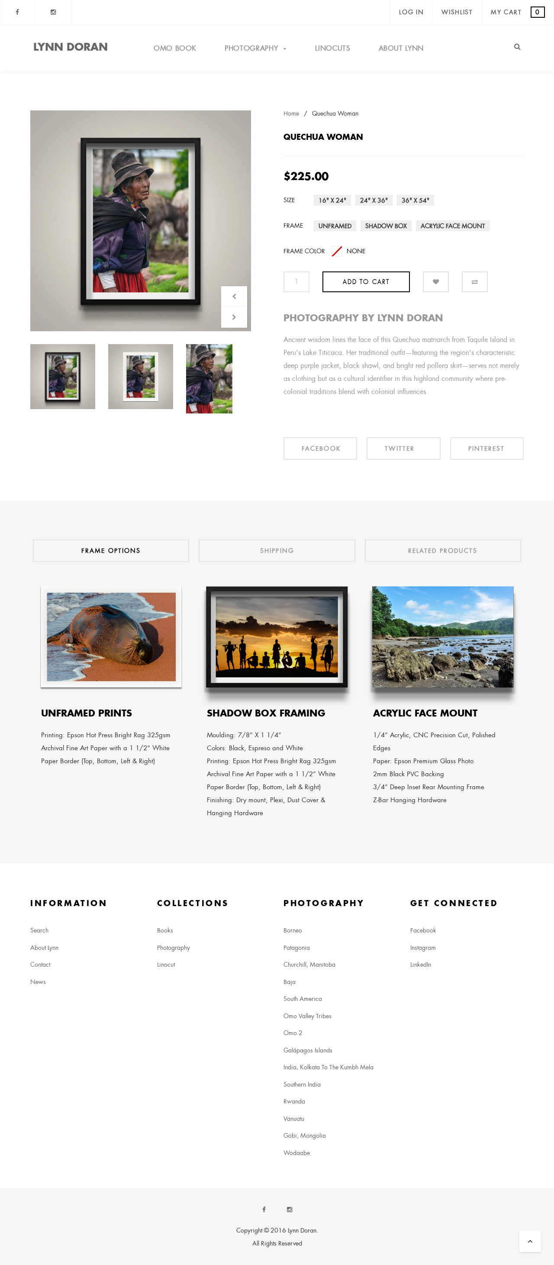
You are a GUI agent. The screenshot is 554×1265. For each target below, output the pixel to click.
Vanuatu (293, 1119)
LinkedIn (420, 964)
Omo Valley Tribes (307, 1016)
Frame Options (111, 551)
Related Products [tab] (443, 551)
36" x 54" (415, 200)
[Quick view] (140, 220)
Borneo (292, 930)
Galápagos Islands (307, 1050)
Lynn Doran (70, 47)
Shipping (277, 551)
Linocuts (332, 48)
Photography (252, 48)
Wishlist (457, 12)
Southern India (302, 1084)
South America (302, 999)
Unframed (335, 226)
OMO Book (175, 48)
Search (39, 930)
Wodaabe (296, 1153)
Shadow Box (386, 226)
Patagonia (296, 948)
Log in (411, 12)
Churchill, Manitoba (309, 964)
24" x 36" (374, 200)
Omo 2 (293, 1033)
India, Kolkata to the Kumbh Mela (328, 1067)
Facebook (423, 930)
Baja (289, 982)
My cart (515, 12)
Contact (40, 964)
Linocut (166, 964)
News (38, 982)
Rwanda (294, 1101)
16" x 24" (332, 200)
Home (291, 113)
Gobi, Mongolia (304, 1135)
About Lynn (401, 48)
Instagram (423, 948)
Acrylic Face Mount (453, 226)
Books (165, 930)
